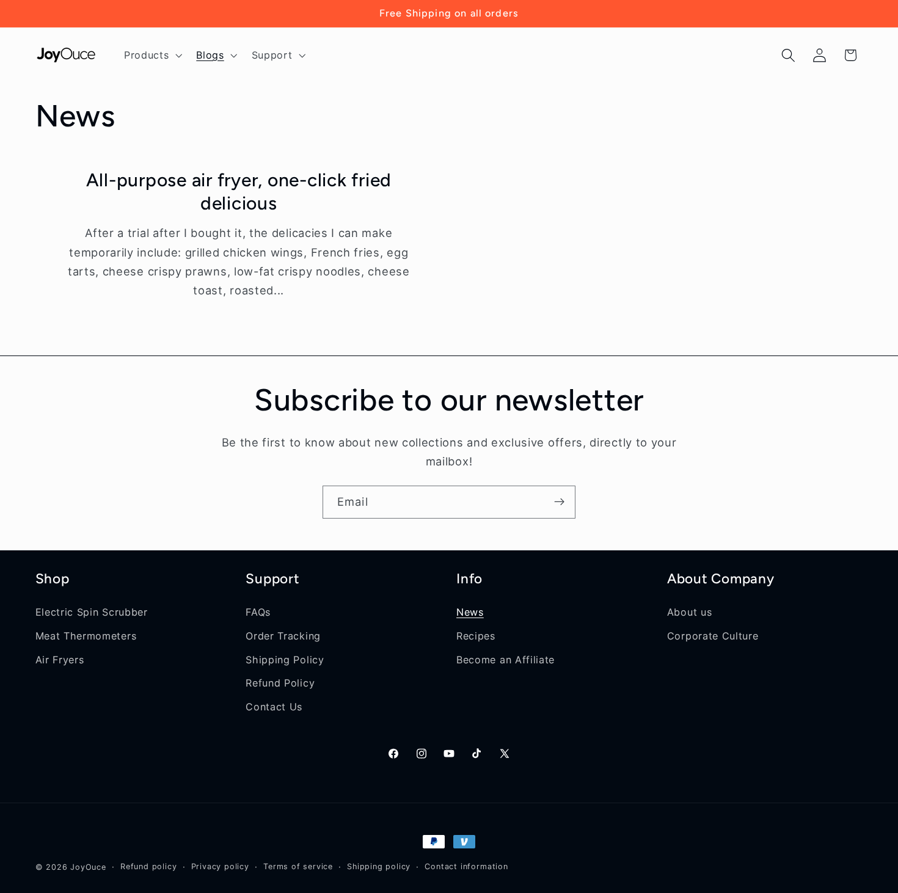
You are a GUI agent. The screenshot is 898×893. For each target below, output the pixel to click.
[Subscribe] (559, 502)
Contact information (466, 866)
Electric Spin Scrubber (91, 611)
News (470, 611)
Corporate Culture (713, 635)
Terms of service (298, 866)
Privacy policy (220, 866)
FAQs (258, 611)
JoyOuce (88, 867)
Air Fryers (59, 659)
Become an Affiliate (505, 659)
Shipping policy (379, 866)
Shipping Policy (285, 659)
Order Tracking (283, 635)
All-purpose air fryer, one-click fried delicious (239, 191)
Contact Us (274, 706)
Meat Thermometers (86, 635)
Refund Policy (280, 683)
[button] (151, 55)
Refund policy (148, 866)
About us (689, 611)
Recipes (475, 635)
